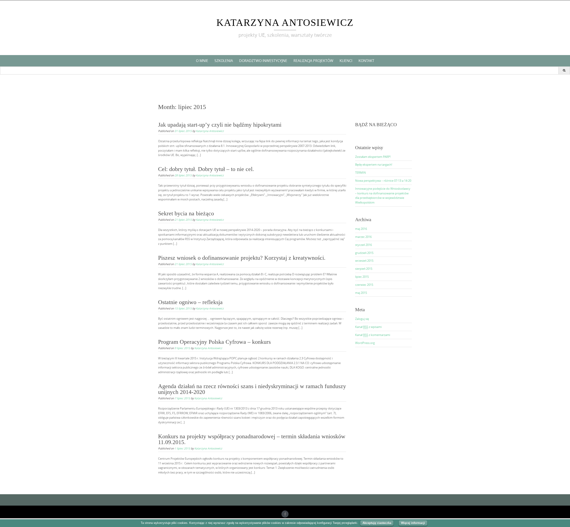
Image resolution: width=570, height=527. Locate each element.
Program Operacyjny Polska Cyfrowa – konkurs (214, 342)
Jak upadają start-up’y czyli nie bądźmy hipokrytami (219, 124)
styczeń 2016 (363, 245)
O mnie (202, 60)
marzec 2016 (363, 237)
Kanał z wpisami (368, 327)
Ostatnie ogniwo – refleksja (190, 302)
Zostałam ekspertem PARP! (373, 157)
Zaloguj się (362, 319)
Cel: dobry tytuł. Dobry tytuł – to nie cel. (206, 169)
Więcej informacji (413, 523)
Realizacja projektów (313, 60)
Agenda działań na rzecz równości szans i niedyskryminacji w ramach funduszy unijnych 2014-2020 (252, 389)
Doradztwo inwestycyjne (263, 60)
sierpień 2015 (363, 269)
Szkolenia (223, 60)
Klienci (346, 60)
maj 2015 (361, 293)
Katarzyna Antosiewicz (285, 22)
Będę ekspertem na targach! (373, 165)
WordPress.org (365, 343)
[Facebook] (285, 514)
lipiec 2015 (362, 277)
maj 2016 (361, 229)
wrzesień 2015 (364, 261)
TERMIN (360, 173)
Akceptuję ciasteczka (376, 523)
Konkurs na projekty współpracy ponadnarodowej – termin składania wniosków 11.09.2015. (251, 439)
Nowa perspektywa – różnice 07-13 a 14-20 (383, 181)
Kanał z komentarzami (372, 335)
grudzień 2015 (364, 253)
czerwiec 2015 (364, 285)
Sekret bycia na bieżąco (186, 213)
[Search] (564, 70)
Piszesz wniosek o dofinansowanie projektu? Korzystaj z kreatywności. (242, 258)
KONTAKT (366, 60)
